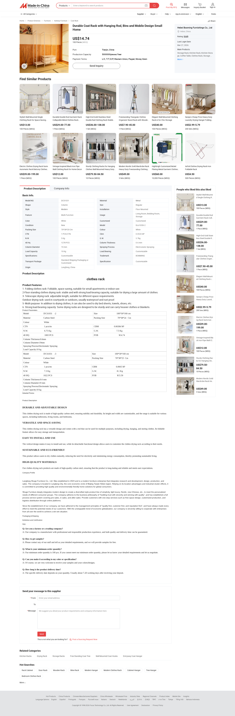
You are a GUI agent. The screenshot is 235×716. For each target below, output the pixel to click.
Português (72, 699)
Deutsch (113, 699)
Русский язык (93, 699)
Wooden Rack (59, 670)
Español (63, 699)
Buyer (153, 14)
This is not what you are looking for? (52, 639)
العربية (132, 699)
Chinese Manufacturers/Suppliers (85, 696)
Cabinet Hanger (133, 670)
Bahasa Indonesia (193, 699)
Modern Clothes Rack (113, 670)
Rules (213, 14)
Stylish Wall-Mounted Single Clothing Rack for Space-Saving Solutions (204, 196)
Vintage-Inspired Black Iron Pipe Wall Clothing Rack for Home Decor (204, 339)
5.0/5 (186, 36)
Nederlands (122, 699)
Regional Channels (150, 696)
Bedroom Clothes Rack (31, 676)
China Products (64, 696)
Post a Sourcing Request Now (83, 639)
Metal (138, 200)
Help (167, 14)
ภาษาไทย (161, 699)
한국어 (139, 699)
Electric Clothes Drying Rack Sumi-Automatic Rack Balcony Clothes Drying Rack (204, 318)
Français (82, 699)
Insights (186, 696)
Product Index (164, 696)
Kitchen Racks (26, 656)
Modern (64, 209)
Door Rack (43, 670)
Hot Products (51, 696)
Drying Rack (42, 656)
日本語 (147, 699)
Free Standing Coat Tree (80, 656)
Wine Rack (74, 670)
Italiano (104, 699)
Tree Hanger (151, 670)
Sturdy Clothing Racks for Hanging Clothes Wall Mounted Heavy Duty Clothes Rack (204, 359)
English (54, 699)
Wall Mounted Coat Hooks (107, 656)
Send (42, 634)
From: (33, 598)
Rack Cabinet (27, 670)
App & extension (182, 14)
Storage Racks (58, 656)
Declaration (145, 705)
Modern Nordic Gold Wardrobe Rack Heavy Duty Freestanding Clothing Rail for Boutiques (204, 380)
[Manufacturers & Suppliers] (34, 5)
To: (35, 604)
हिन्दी (154, 699)
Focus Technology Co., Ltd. (100, 705)
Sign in (212, 7)
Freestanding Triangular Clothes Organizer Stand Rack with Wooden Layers (204, 257)
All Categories (29, 14)
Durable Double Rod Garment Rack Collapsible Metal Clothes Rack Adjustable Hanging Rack (204, 216)
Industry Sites (135, 696)
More (179, 59)
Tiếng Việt (179, 699)
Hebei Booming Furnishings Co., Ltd (194, 27)
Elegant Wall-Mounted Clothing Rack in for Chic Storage (204, 277)
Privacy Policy (158, 705)
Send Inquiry (96, 65)
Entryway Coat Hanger (132, 656)
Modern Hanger (91, 670)
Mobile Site (176, 696)
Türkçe (170, 699)
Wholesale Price (121, 696)
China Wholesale (106, 696)
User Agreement (133, 705)
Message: (31, 610)
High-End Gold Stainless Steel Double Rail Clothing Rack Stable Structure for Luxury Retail (204, 237)
